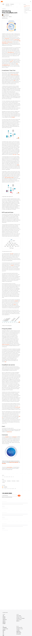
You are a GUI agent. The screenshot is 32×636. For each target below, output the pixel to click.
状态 (3, 631)
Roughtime (7, 436)
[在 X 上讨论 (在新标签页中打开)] (4, 476)
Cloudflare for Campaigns (20, 618)
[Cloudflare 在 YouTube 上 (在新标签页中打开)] (7, 488)
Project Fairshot (18, 619)
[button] (11, 134)
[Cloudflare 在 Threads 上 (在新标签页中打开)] (13, 488)
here (13, 154)
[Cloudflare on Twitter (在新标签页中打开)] (4, 488)
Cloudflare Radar (5, 628)
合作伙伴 (4, 618)
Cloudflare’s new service (27, 10)
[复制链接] (13, 476)
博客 (3, 635)
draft (5, 361)
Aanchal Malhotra (9, 467)
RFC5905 (13, 117)
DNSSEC (12, 265)
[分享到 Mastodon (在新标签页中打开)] (9, 476)
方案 (3, 615)
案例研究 (4, 630)
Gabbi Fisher (16, 462)
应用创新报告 (5, 627)
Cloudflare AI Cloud (19, 628)
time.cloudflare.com (11, 52)
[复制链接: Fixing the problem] (1, 328)
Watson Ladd (11, 462)
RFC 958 (11, 253)
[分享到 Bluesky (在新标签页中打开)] (7, 476)
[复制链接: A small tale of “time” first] (1, 70)
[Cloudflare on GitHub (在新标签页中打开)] (10, 488)
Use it (25, 11)
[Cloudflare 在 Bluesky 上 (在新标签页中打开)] (12, 488)
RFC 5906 (16, 300)
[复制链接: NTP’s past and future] (1, 212)
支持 (3, 632)
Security (3, 482)
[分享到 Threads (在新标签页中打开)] (11, 476)
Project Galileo (18, 615)
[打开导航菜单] (30, 1)
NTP (12, 60)
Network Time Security (5, 344)
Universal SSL (7, 38)
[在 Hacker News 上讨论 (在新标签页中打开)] (2, 476)
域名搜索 (4, 623)
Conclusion (25, 12)
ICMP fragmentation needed (9, 177)
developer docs (9, 431)
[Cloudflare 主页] (2, 1)
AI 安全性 (17, 630)
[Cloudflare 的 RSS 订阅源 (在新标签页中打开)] (2, 488)
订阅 (19, 495)
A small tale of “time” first (27, 6)
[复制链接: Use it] (1, 426)
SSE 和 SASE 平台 (19, 627)
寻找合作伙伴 (5, 619)
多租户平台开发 (18, 632)
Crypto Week (7, 4)
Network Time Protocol (14, 74)
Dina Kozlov (4, 463)
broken (14, 304)
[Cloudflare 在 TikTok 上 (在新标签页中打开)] (15, 488)
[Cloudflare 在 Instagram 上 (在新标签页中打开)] (9, 488)
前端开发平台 (18, 631)
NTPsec (11, 61)
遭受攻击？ (4, 622)
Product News (7, 5)
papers (18, 164)
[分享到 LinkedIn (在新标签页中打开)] (6, 476)
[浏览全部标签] (19, 4)
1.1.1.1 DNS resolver (16, 39)
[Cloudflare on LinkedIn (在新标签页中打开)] (5, 488)
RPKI (14, 80)
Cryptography (12, 4)
